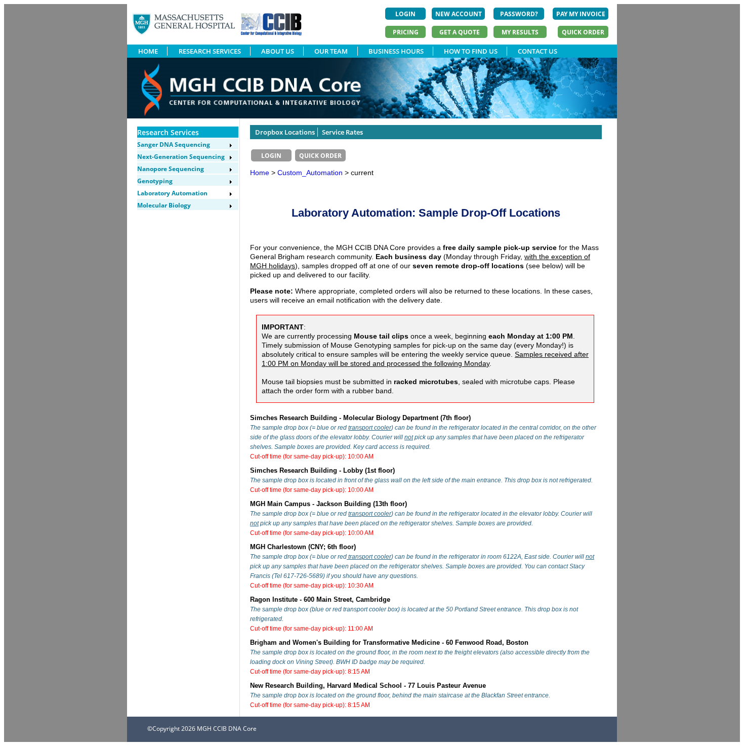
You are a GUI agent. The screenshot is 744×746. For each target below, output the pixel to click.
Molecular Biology (164, 205)
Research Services (168, 132)
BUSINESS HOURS (396, 51)
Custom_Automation (311, 173)
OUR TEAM (331, 51)
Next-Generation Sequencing (181, 156)
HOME (148, 51)
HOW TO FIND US (471, 51)
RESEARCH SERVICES (210, 51)
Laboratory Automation (172, 193)
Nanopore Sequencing (170, 168)
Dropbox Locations (285, 132)
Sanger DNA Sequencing (173, 144)
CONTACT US (537, 51)
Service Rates (342, 132)
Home (259, 173)
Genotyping (155, 181)
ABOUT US (277, 51)
